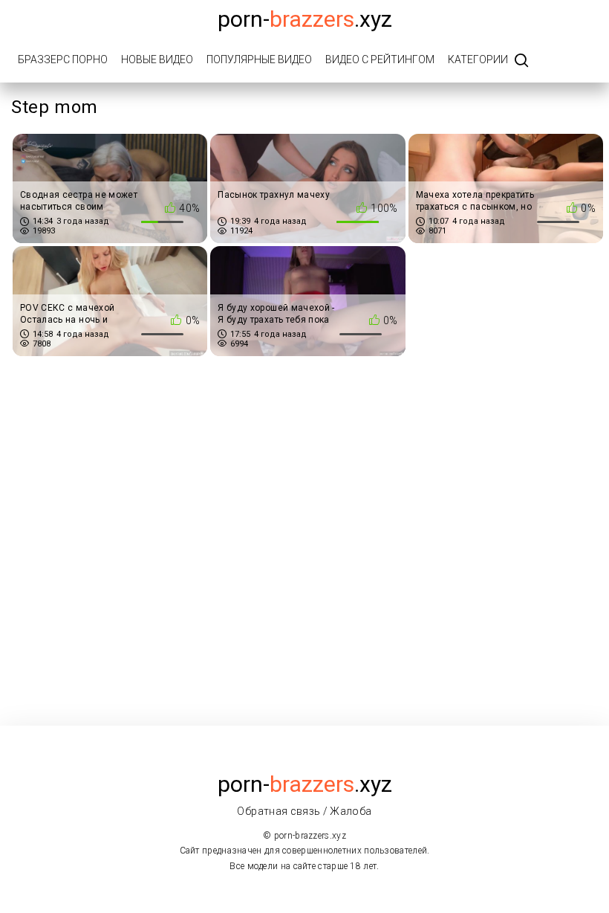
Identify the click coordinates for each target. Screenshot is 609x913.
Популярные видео (259, 59)
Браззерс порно (63, 59)
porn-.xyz (305, 19)
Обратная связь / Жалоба (304, 811)
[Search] (521, 61)
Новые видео (157, 59)
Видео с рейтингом (379, 59)
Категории (478, 59)
